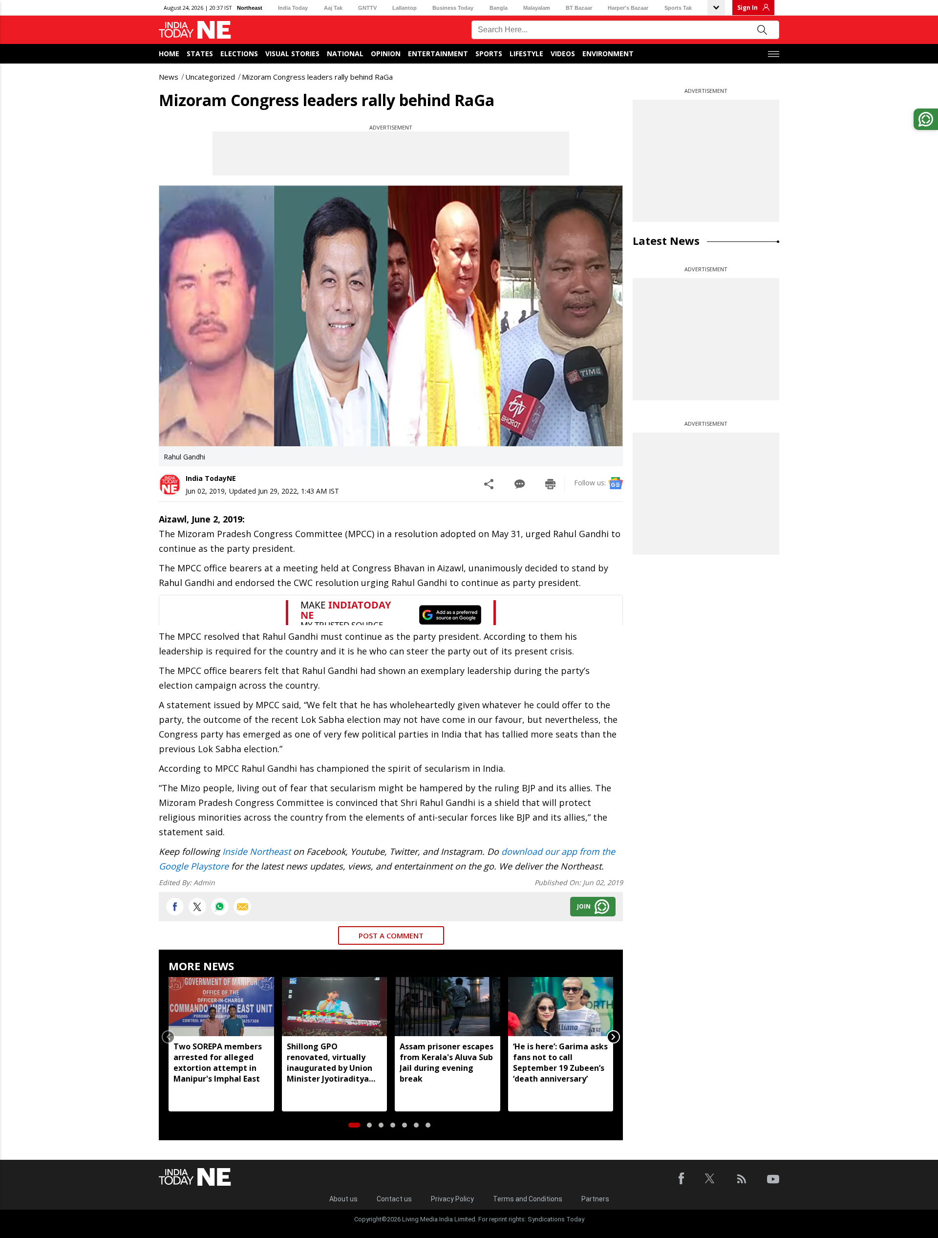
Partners (595, 1199)
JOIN (584, 906)
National (345, 53)
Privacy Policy (452, 1199)
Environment (608, 53)
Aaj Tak (333, 8)
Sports (488, 53)
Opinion (386, 53)
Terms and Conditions (527, 1199)
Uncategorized (210, 77)
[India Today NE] (195, 30)
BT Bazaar (579, 8)
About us (343, 1199)
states (200, 53)
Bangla (499, 8)
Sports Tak (678, 8)
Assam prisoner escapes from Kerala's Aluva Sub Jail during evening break (446, 1062)
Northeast (249, 8)
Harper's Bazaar (628, 8)
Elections (239, 53)
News (168, 77)
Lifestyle (526, 53)
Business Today (452, 8)
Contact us (394, 1199)
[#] (220, 906)
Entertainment (438, 53)
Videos (563, 53)
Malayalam (536, 8)
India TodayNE (211, 478)
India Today (293, 8)
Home (169, 53)
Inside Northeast (256, 851)
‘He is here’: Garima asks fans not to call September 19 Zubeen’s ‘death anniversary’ (560, 1062)
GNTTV (367, 8)
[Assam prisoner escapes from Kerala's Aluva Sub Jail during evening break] (447, 1006)
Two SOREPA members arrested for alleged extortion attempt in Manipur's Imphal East (217, 1062)
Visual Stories (292, 53)
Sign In (747, 7)
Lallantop (404, 8)
